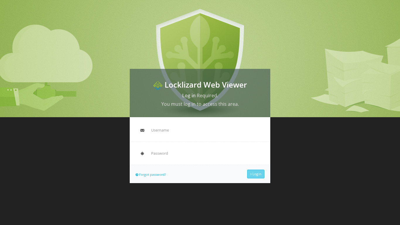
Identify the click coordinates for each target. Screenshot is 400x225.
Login (256, 173)
